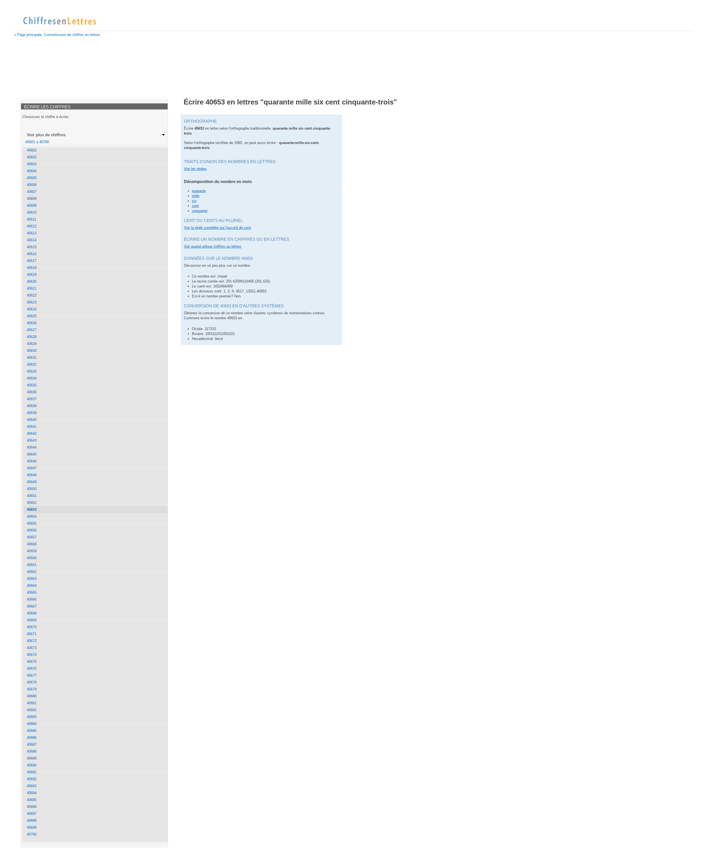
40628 (32, 337)
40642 (32, 433)
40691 (32, 772)
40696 (32, 807)
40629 (32, 344)
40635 (32, 385)
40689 (32, 758)
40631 (32, 357)
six (194, 201)
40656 (32, 530)
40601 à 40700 (37, 142)
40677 (32, 675)
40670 (32, 627)
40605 (32, 178)
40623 (32, 302)
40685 (32, 731)
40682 (32, 710)
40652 (32, 503)
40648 (32, 475)
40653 (32, 509)
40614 (32, 240)
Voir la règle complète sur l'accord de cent (217, 228)
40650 (32, 489)
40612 (32, 226)
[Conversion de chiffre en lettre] (59, 21)
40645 (32, 454)
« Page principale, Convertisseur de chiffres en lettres (57, 35)
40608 (32, 199)
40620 (32, 281)
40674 (32, 655)
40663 (32, 579)
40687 (32, 744)
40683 (32, 717)
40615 (32, 247)
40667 (32, 606)
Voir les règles (195, 169)
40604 (32, 171)
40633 (32, 371)
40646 (32, 461)
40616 (32, 254)
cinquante (199, 211)
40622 (32, 295)
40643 (32, 440)
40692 (32, 779)
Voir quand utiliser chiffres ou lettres (212, 246)
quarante (199, 191)
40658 (32, 544)
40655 (32, 523)
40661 (32, 565)
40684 (32, 724)
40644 (32, 447)
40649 (32, 482)
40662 (32, 572)
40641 (32, 427)
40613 (32, 233)
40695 (32, 800)
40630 (32, 351)
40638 (32, 406)
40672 (32, 641)
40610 (32, 212)
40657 (32, 537)
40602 (32, 157)
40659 (32, 551)
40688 (32, 751)
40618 (32, 268)
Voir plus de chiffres (46, 134)
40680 (32, 696)
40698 (32, 820)
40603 (32, 164)
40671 (32, 634)
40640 (32, 420)
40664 (32, 585)
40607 (32, 192)
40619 (32, 275)
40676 (32, 668)
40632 (32, 364)
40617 (32, 261)
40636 (32, 392)
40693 (32, 786)
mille (195, 196)
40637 (32, 399)
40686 (32, 738)
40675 (32, 661)
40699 (32, 827)
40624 (32, 309)
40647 (32, 468)
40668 (32, 613)
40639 (32, 413)
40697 (32, 814)
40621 (32, 288)
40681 (32, 703)
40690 (32, 765)
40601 (32, 150)
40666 (32, 599)
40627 (32, 330)
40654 (32, 516)
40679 (32, 689)
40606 (32, 185)
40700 (32, 834)
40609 (32, 205)
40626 (32, 323)
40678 (32, 682)
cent (195, 206)
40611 (31, 219)
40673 (32, 648)
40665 (32, 592)
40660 (32, 558)
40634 (32, 378)
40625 (32, 316)
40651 (32, 496)
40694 (32, 793)
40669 (32, 620)
